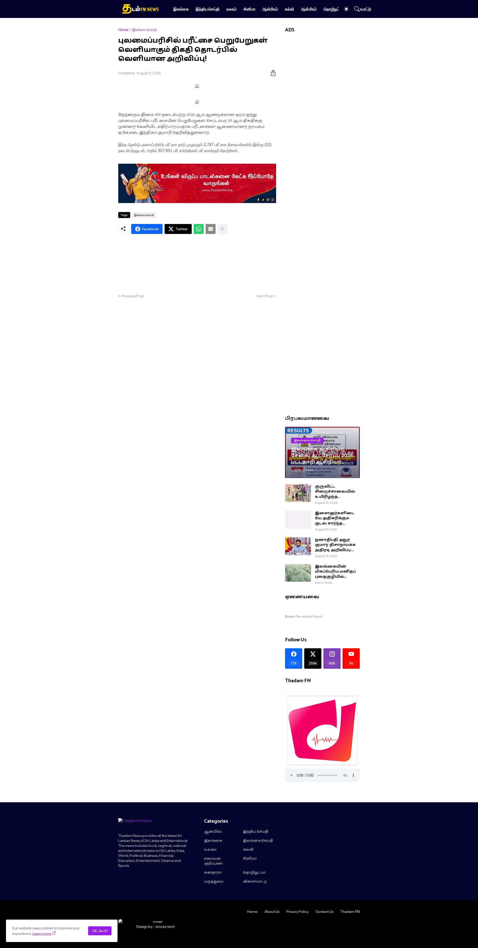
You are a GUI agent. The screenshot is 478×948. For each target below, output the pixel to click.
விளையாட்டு (361, 8)
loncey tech (165, 926)
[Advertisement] (197, 264)
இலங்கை (181, 8)
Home (123, 29)
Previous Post (133, 296)
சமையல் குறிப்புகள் (213, 861)
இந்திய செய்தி (208, 8)
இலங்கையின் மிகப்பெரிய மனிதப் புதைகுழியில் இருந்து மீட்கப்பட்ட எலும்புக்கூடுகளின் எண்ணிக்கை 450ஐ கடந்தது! (336, 571)
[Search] (355, 9)
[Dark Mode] (344, 9)
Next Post (265, 296)
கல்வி (289, 8)
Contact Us (324, 911)
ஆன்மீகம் (270, 8)
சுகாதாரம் (213, 872)
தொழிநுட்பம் (334, 8)
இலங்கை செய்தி (144, 29)
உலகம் (232, 8)
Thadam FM (350, 911)
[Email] (211, 229)
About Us (271, 911)
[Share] (271, 73)
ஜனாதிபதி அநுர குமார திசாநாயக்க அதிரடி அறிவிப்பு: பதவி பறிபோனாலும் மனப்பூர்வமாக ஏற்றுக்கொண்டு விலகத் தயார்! (335, 545)
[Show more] (223, 229)
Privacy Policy (297, 911)
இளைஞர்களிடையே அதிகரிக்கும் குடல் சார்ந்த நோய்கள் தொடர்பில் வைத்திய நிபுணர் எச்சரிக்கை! (334, 518)
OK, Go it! (100, 931)
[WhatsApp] (199, 229)
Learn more (41, 933)
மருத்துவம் (214, 881)
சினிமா (249, 8)
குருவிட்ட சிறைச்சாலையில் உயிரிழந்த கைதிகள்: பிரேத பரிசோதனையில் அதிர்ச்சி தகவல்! (335, 491)
